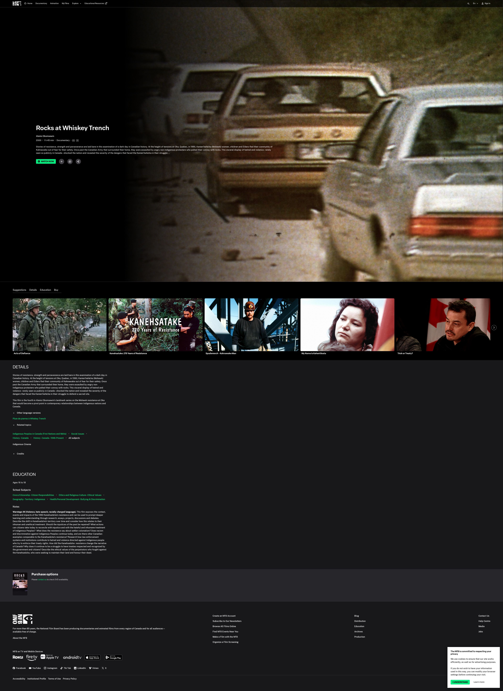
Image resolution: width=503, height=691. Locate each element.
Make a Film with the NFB (225, 637)
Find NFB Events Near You (225, 631)
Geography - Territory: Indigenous (29, 499)
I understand (460, 682)
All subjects (74, 438)
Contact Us (484, 616)
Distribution (360, 621)
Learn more (479, 682)
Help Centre (484, 621)
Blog (356, 616)
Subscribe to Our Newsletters (227, 621)
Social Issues (77, 434)
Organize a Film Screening (225, 642)
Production (359, 637)
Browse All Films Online (224, 626)
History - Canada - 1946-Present (48, 438)
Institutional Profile (36, 679)
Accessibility (19, 679)
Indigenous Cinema (22, 444)
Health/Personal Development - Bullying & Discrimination (77, 499)
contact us (42, 579)
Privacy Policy (70, 679)
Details (33, 290)
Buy (56, 290)
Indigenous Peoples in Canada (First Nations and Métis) (39, 434)
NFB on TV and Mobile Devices (28, 651)
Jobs (481, 631)
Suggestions (19, 290)
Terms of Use (54, 679)
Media (482, 626)
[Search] (468, 3)
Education (45, 290)
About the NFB (20, 638)
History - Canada (21, 438)
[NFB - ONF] (17, 3)
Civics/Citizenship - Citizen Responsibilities (33, 495)
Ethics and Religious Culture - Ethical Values (80, 495)
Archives (358, 631)
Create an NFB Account (224, 616)
